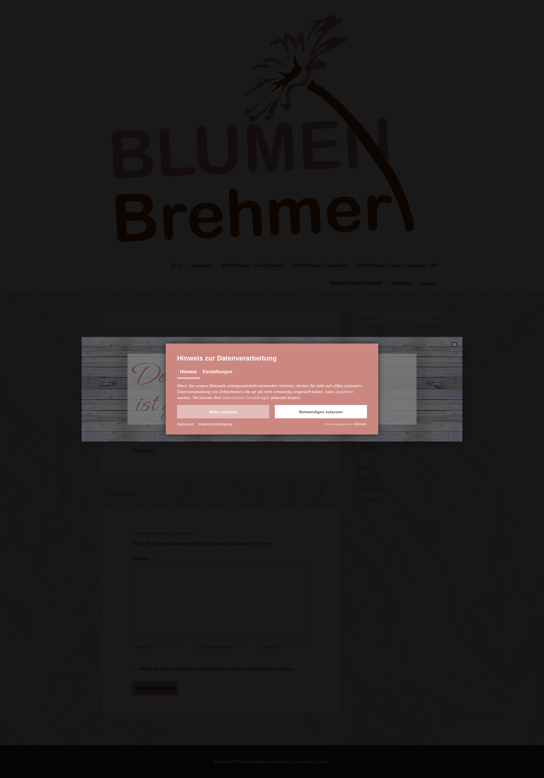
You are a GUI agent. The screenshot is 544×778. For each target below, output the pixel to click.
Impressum (185, 424)
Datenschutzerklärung (215, 424)
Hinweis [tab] (188, 371)
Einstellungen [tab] (217, 371)
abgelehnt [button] (344, 391)
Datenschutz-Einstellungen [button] (246, 397)
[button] (223, 411)
